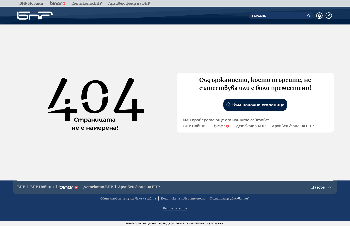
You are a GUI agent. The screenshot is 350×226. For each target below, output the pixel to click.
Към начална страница (258, 104)
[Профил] (328, 15)
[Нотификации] (319, 15)
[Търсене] (308, 15)
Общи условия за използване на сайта (128, 198)
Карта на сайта (175, 208)
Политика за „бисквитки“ (230, 198)
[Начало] (35, 16)
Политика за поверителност (183, 198)
